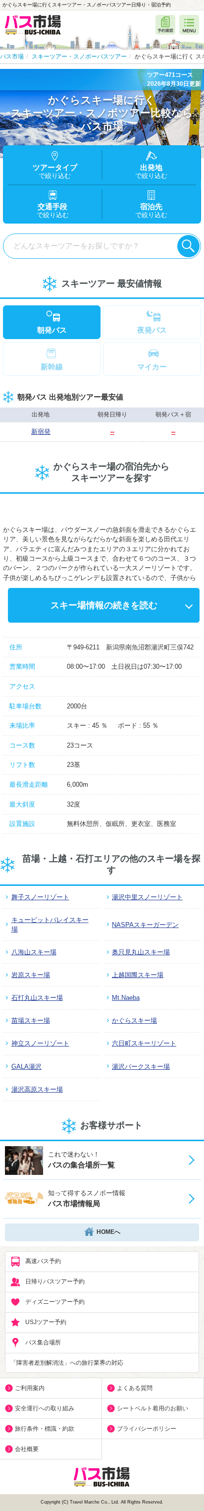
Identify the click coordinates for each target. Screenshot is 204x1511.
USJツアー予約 (45, 1322)
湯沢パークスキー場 (141, 1066)
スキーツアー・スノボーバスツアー (79, 56)
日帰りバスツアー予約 (55, 1282)
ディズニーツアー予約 (55, 1302)
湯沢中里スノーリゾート (147, 897)
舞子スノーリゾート (40, 897)
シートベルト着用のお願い (152, 1408)
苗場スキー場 (30, 1020)
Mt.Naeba (126, 997)
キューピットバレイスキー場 (50, 924)
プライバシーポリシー (146, 1428)
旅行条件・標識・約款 (44, 1428)
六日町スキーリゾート (144, 1043)
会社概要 (27, 1449)
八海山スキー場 (33, 952)
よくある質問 (135, 1388)
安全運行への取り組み (44, 1408)
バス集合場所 (43, 1342)
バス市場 (12, 56)
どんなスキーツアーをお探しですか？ (76, 245)
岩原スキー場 (30, 975)
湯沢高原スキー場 (37, 1089)
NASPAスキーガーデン (145, 925)
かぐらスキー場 (134, 1020)
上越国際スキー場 (137, 975)
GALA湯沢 (26, 1066)
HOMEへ (108, 1232)
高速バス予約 (43, 1261)
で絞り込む (151, 211)
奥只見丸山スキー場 (141, 952)
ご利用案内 (30, 1388)
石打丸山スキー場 (37, 997)
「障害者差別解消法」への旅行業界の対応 (66, 1362)
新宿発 (41, 431)
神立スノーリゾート (40, 1043)
